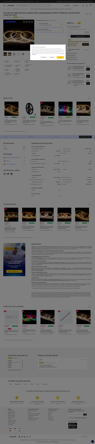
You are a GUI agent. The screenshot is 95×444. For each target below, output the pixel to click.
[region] (48, 52)
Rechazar (52, 57)
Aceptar (60, 57)
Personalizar (43, 57)
